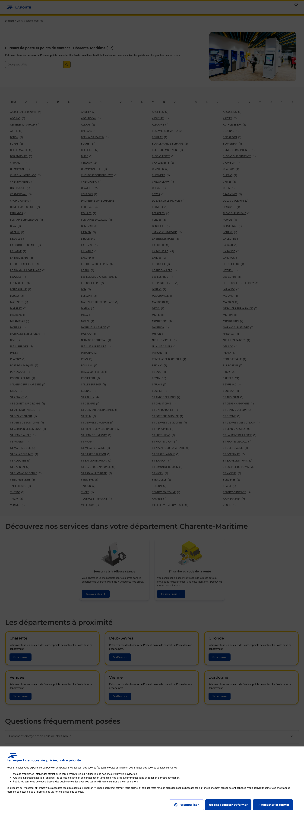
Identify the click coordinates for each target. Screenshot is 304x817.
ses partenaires (64, 767)
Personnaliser (188, 805)
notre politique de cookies (69, 791)
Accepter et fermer (275, 805)
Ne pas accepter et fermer (228, 805)
